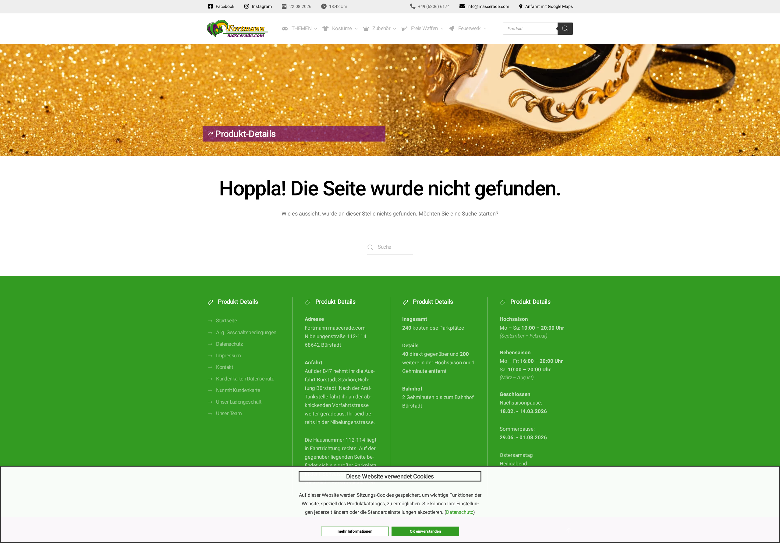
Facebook (224, 6)
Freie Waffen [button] (423, 28)
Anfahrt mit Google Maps (548, 6)
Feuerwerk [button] (468, 28)
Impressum (228, 356)
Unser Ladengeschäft (239, 402)
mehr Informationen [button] (355, 531)
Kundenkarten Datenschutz (245, 379)
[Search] (565, 29)
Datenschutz (229, 344)
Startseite (226, 321)
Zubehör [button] (380, 28)
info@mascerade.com (487, 6)
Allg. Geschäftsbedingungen (246, 332)
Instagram (261, 6)
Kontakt (224, 367)
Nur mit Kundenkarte (238, 390)
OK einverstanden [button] (425, 531)
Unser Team (229, 413)
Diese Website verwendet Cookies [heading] (390, 476)
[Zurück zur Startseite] (237, 28)
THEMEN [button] (300, 28)
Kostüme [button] (341, 28)
